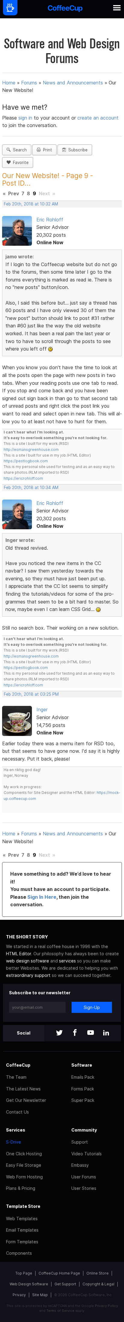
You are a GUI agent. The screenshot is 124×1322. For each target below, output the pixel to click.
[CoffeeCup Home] (65, 9)
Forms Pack (82, 1088)
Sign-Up (92, 1007)
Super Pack (82, 1100)
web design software (27, 960)
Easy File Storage (23, 1165)
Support (79, 1141)
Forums (29, 83)
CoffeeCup (18, 1065)
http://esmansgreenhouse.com (31, 449)
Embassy (80, 1165)
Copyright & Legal (98, 1284)
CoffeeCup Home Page (59, 1273)
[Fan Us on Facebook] (75, 1033)
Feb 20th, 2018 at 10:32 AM (31, 204)
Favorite (20, 162)
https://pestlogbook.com (26, 461)
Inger (42, 710)
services (67, 960)
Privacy (19, 1295)
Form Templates (22, 1241)
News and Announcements (73, 83)
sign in (26, 118)
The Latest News (23, 1088)
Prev (13, 193)
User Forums (83, 1176)
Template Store (23, 1206)
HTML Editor (18, 953)
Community (84, 1129)
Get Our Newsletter (26, 1100)
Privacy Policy (106, 1306)
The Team (16, 1077)
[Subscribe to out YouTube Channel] (90, 1033)
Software (81, 1065)
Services (15, 1129)
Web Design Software (29, 1284)
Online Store (97, 1273)
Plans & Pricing (20, 1188)
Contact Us (17, 1111)
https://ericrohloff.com (23, 478)
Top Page (23, 1273)
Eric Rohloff (49, 220)
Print (46, 149)
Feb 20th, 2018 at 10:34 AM (31, 487)
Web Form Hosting (24, 1176)
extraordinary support (28, 975)
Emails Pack (82, 1077)
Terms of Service (60, 1310)
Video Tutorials (86, 1153)
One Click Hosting (24, 1153)
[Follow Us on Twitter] (59, 1033)
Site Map (40, 1295)
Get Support (65, 1284)
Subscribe (77, 149)
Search (19, 149)
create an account (98, 118)
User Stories (83, 1188)
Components (19, 1253)
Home (8, 83)
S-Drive (13, 1141)
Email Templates (22, 1229)
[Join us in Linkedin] (106, 1033)
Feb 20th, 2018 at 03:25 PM (31, 694)
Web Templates (22, 1218)
